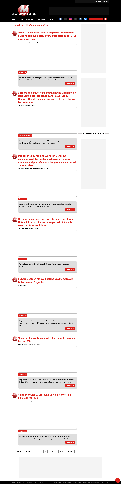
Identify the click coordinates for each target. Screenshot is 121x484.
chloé (23, 344)
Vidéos (21, 19)
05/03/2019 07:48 (15, 93)
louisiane (35, 228)
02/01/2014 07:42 (15, 279)
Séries (52, 19)
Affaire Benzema (25, 168)
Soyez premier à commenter (25, 135)
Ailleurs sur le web (93, 133)
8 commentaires (22, 258)
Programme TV (42, 19)
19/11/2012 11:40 (15, 395)
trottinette (27, 42)
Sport (19, 105)
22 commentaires (23, 431)
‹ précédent (27, 451)
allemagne (33, 344)
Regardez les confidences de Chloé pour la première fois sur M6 (47, 339)
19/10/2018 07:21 (15, 156)
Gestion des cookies (76, 482)
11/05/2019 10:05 (15, 33)
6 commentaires (22, 72)
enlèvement (28, 344)
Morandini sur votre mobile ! (96, 19)
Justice (20, 401)
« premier (18, 451)
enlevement (28, 401)
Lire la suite (70, 83)
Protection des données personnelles (91, 482)
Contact (106, 482)
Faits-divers (21, 42)
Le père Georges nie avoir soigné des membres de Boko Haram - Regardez (45, 280)
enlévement (33, 42)
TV (18, 285)
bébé (26, 228)
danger (38, 344)
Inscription (105, 1)
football (23, 105)
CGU (102, 482)
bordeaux (27, 105)
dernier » (70, 451)
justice (33, 401)
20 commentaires (23, 374)
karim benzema (33, 168)
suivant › (62, 451)
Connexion (98, 1)
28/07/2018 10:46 (15, 219)
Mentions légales (57, 482)
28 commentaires (23, 315)
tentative (45, 168)
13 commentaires (23, 199)
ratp (37, 42)
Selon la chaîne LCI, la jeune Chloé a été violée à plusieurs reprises (44, 396)
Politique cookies (67, 482)
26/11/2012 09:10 (15, 338)
